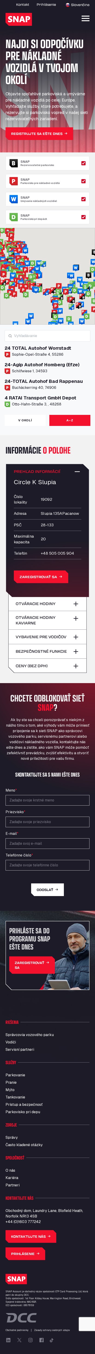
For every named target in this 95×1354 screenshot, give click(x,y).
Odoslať (45, 890)
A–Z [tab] (69, 420)
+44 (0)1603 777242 (23, 1221)
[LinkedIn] (8, 1340)
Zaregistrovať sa (38, 576)
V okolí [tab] (25, 420)
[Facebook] (41, 1340)
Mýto (10, 1089)
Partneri (13, 1185)
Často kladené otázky (24, 1144)
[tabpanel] (47, 370)
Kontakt (22, 4)
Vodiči (11, 1042)
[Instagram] (30, 1340)
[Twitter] (19, 1340)
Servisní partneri (20, 1049)
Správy (12, 1137)
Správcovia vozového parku (30, 1034)
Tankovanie (15, 1097)
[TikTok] (51, 1340)
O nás (10, 1170)
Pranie (11, 1082)
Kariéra (12, 1177)
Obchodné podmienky (17, 1330)
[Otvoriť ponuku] (85, 18)
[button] (31, 277)
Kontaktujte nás (28, 1236)
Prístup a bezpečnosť (24, 1104)
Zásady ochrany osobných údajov (52, 1330)
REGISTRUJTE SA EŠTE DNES (36, 133)
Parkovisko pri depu (23, 1111)
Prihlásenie (46, 4)
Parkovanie (15, 1075)
